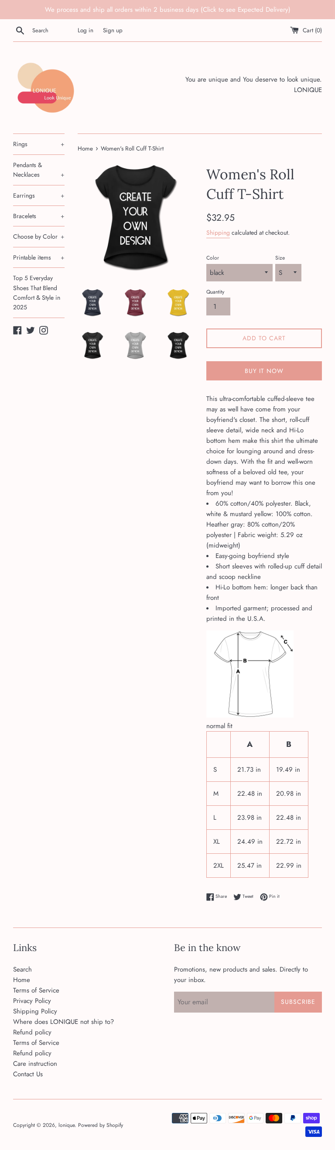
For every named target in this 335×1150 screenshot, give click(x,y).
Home (21, 980)
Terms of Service (36, 990)
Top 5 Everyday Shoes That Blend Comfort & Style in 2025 (36, 292)
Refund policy (32, 1032)
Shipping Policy (35, 1011)
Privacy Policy (32, 1001)
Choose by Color (39, 236)
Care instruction (35, 1063)
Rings (39, 144)
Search (22, 969)
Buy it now (264, 370)
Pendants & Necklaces (39, 170)
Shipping (218, 232)
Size (280, 258)
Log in (85, 30)
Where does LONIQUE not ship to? (63, 1022)
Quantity (215, 292)
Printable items (39, 257)
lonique (66, 1125)
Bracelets (39, 216)
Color (212, 258)
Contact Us (28, 1074)
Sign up (113, 30)
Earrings (39, 195)
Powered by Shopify (100, 1125)
